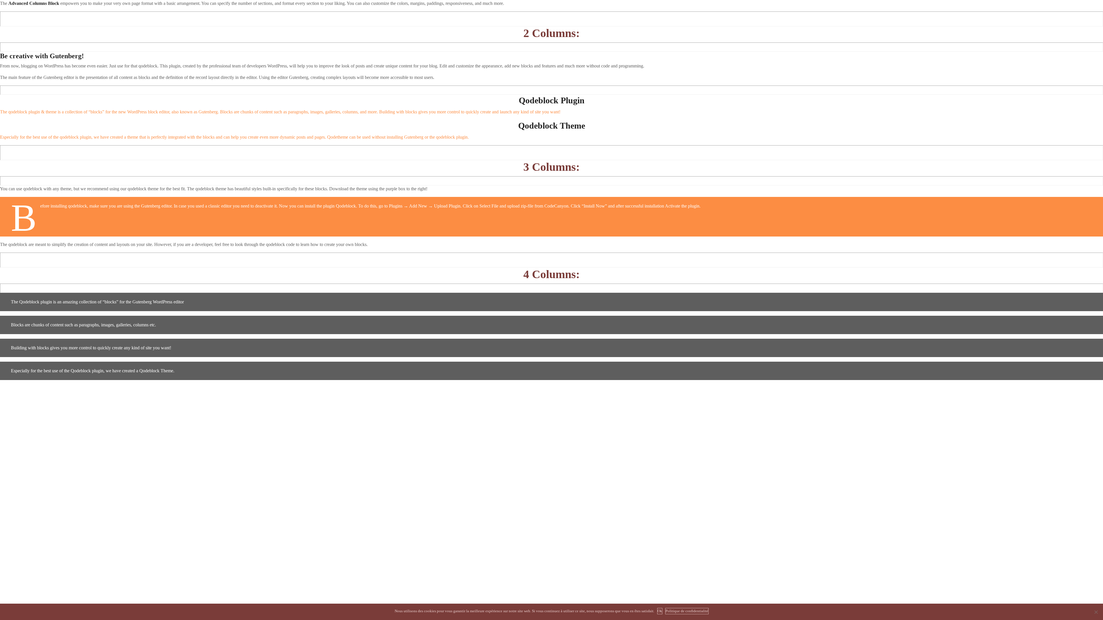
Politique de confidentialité (687, 611)
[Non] (1096, 612)
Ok (659, 611)
